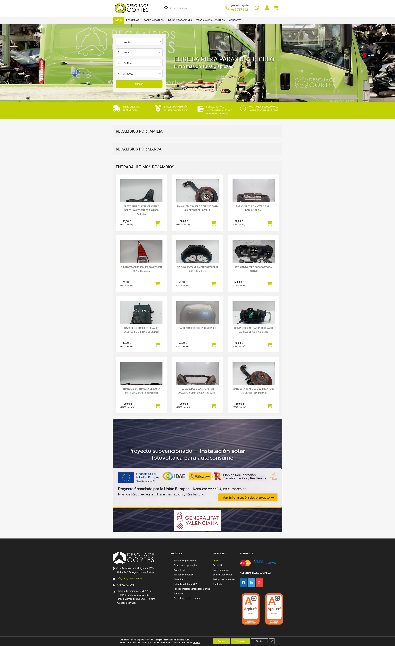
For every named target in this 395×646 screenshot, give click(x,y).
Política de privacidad (185, 560)
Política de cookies (183, 574)
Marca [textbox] (127, 42)
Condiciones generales (185, 565)
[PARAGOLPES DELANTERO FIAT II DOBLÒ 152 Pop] (254, 195)
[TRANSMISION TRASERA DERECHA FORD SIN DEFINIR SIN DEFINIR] (141, 377)
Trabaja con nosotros (210, 20)
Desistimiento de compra (187, 598)
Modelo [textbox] (127, 52)
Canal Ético (179, 579)
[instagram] (259, 582)
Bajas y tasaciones (180, 20)
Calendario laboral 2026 (186, 584)
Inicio (118, 20)
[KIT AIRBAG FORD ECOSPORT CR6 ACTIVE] (254, 256)
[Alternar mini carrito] (276, 8)
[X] (251, 582)
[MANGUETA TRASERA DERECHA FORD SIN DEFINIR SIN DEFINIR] (197, 195)
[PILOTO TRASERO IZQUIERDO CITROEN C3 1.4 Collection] (141, 256)
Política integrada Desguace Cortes (192, 588)
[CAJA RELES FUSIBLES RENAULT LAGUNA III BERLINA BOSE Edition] (141, 316)
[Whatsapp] (257, 8)
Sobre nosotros (154, 20)
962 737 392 (239, 9)
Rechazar (240, 641)
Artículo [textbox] (128, 74)
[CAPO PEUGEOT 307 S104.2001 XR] (197, 316)
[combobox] (139, 41)
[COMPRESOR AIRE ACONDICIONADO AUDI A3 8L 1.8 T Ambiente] (254, 316)
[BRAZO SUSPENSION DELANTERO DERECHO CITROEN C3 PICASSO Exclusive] (141, 195)
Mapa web (179, 593)
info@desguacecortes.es (130, 578)
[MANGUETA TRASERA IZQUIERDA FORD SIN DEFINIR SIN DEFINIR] (254, 377)
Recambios (132, 20)
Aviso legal (179, 570)
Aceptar (221, 641)
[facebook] (243, 582)
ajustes (196, 642)
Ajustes (259, 641)
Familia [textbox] (127, 63)
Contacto (235, 20)
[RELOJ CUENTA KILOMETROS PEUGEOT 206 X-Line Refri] (197, 256)
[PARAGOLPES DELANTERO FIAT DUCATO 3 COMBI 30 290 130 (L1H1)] (197, 377)
